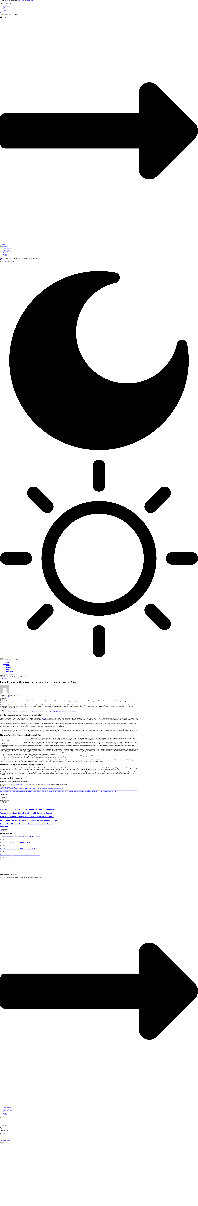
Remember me (5, 1138)
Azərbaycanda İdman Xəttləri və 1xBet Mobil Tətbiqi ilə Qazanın (26, 813)
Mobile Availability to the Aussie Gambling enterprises (63, 711)
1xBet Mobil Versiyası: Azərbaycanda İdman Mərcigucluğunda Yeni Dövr (29, 820)
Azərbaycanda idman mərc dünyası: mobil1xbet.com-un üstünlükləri (27, 809)
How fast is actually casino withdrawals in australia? (12, 711)
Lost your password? (5, 1140)
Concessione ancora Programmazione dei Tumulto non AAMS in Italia (18, 849)
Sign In (15, 674)
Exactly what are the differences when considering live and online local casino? (20, 836)
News (4, 7)
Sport (4, 10)
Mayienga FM (5, 696)
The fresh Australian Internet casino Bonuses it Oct (37, 711)
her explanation (43, 718)
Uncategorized (6, 6)
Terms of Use (30, 0)
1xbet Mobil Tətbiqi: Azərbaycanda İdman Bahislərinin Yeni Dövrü (27, 817)
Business (5, 8)
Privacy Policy (20, 0)
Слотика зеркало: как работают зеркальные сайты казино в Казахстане (20, 855)
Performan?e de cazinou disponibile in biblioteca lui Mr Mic (15, 842)
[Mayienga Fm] (8, 261)
